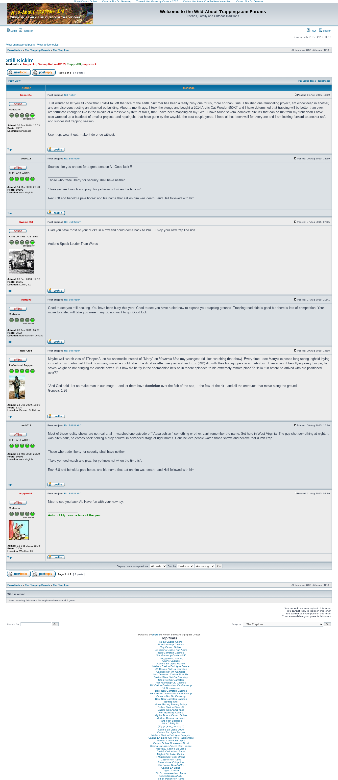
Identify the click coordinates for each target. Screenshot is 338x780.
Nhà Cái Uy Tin (170, 723)
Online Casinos (171, 660)
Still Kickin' (19, 60)
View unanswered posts (20, 44)
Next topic (324, 80)
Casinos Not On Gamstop (171, 671)
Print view (14, 80)
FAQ (313, 30)
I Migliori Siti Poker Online (170, 756)
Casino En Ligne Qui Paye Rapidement (170, 737)
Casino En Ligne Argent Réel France (171, 746)
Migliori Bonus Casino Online (171, 715)
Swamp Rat (45, 64)
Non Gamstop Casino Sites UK (171, 674)
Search (326, 30)
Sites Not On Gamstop (171, 680)
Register (27, 30)
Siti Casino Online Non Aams (171, 650)
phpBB (156, 634)
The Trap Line (61, 50)
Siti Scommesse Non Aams (171, 773)
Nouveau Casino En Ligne (171, 748)
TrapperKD (74, 64)
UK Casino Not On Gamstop (171, 669)
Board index (14, 50)
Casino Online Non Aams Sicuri (171, 743)
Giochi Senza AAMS (170, 776)
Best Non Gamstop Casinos (171, 690)
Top (9, 149)
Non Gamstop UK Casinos (171, 682)
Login (13, 30)
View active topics (48, 44)
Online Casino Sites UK (171, 707)
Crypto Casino (171, 770)
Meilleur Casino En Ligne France (171, 666)
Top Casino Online (170, 647)
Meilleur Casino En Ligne (171, 718)
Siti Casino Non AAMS (171, 765)
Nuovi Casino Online (171, 641)
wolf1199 (60, 64)
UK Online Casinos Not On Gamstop (171, 685)
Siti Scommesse (171, 688)
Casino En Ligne (170, 767)
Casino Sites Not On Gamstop (171, 677)
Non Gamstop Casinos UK (171, 655)
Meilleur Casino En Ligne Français (170, 735)
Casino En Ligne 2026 (171, 729)
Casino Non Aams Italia (171, 709)
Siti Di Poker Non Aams (171, 778)
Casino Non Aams (171, 759)
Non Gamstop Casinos (171, 644)
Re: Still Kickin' (72, 158)
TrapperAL (29, 64)
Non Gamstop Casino (171, 712)
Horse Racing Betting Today (171, 704)
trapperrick (89, 64)
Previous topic (307, 80)
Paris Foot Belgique (171, 720)
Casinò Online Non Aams (171, 751)
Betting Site (171, 701)
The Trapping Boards (37, 50)
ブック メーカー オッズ (171, 726)
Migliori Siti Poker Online (171, 754)
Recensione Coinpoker (171, 762)
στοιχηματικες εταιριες (171, 658)
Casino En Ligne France (171, 663)
